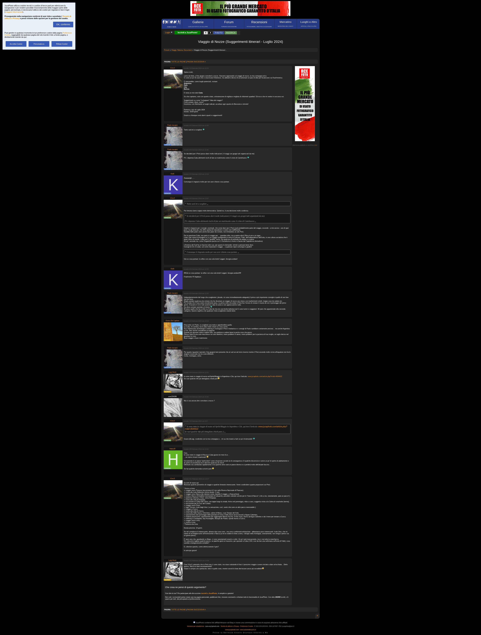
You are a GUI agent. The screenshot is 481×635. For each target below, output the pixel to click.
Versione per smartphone (195, 626)
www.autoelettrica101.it (248, 630)
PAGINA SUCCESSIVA (196, 62)
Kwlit (172, 174)
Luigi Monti (172, 372)
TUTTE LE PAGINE (178, 62)
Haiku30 (172, 449)
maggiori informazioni (14, 12)
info (316, 145)
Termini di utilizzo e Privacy (230, 626)
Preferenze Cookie (246, 626)
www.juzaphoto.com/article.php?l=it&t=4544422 (265, 376)
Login (168, 32)
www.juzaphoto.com (232, 630)
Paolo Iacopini (172, 125)
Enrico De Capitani (172, 321)
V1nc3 (172, 68)
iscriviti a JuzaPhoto (209, 593)
